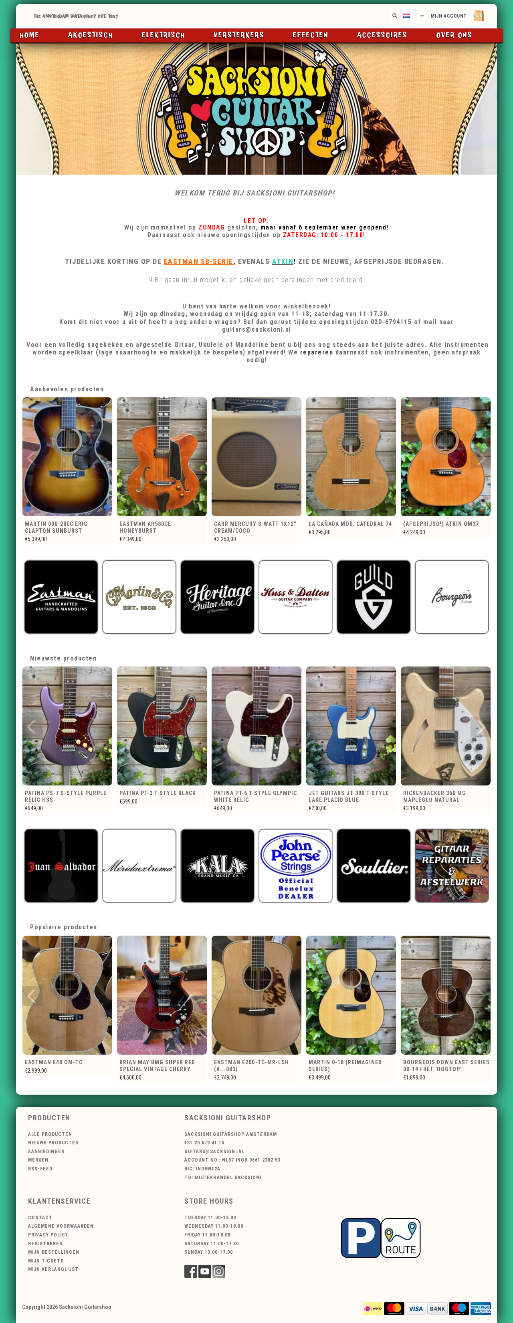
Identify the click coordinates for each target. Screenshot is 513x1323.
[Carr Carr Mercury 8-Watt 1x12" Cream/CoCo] (162, 456)
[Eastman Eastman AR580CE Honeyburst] (67, 456)
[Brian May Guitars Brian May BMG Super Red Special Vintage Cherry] (67, 995)
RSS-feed (40, 1169)
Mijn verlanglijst (53, 1269)
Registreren (45, 1243)
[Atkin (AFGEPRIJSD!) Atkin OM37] (351, 456)
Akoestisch (90, 35)
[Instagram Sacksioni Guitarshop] (218, 1271)
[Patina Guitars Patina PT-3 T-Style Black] (67, 726)
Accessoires (382, 35)
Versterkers (239, 35)
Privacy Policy (48, 1235)
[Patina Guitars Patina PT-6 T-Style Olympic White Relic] (162, 726)
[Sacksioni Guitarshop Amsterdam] (256, 108)
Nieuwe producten (53, 1143)
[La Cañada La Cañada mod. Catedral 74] (256, 456)
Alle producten (50, 1134)
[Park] (381, 1237)
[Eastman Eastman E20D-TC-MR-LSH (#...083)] (162, 995)
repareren (316, 352)
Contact (40, 1217)
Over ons (454, 35)
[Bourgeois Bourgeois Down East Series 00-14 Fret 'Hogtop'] (351, 995)
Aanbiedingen (46, 1151)
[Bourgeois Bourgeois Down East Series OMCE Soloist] (446, 995)
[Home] (256, 16)
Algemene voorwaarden (61, 1226)
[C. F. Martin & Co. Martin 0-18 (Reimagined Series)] (256, 995)
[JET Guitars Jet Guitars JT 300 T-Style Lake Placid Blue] (256, 726)
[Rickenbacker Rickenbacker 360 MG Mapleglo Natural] (351, 726)
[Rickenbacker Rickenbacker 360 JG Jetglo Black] (446, 726)
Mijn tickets (46, 1261)
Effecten (311, 35)
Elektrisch (163, 35)
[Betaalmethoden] (373, 1308)
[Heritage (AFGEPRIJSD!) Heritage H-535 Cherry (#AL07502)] (446, 456)
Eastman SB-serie (198, 261)
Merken (38, 1160)
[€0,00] (493, 14)
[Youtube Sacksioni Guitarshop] (204, 1271)
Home (30, 35)
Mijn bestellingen (53, 1252)
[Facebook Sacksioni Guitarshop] (190, 1271)
